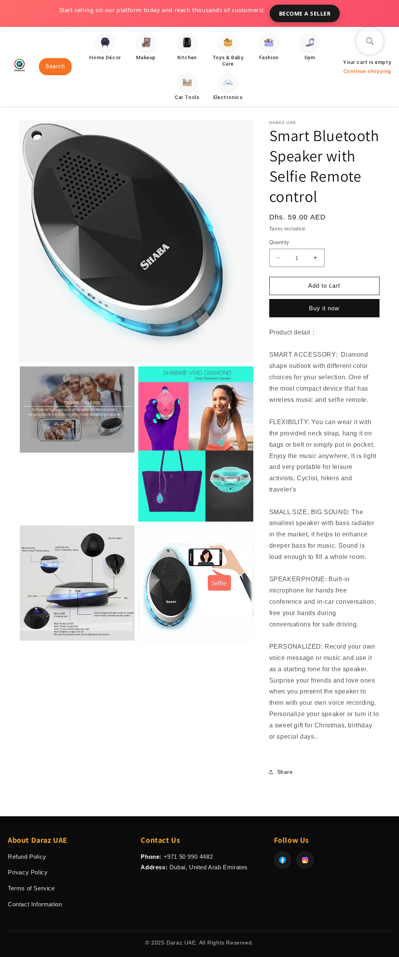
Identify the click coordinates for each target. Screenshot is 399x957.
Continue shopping (367, 71)
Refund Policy (27, 856)
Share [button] (285, 772)
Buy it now (324, 308)
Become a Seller (305, 13)
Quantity (279, 242)
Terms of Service (31, 888)
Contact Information (35, 904)
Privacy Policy (28, 872)
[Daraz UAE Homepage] (19, 74)
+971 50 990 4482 (188, 856)
